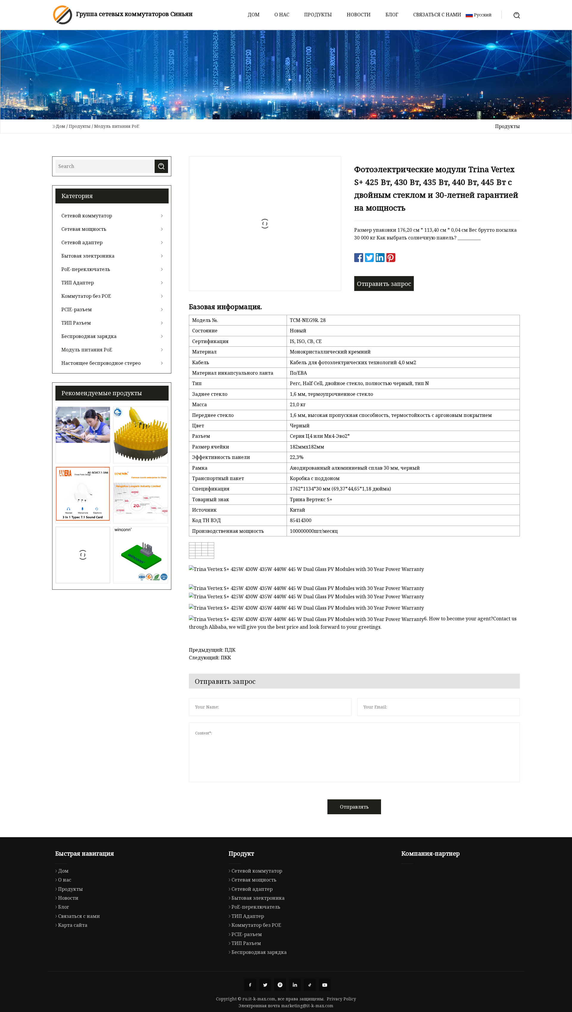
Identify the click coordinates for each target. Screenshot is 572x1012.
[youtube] (325, 985)
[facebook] (250, 985)
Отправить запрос (384, 284)
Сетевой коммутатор (86, 215)
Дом (253, 14)
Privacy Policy (341, 999)
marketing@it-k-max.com (307, 1005)
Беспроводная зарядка (88, 336)
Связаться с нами (437, 14)
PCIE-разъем (76, 309)
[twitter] (265, 985)
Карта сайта (72, 925)
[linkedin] (295, 985)
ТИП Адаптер (77, 282)
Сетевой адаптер (81, 242)
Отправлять (354, 807)
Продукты (318, 14)
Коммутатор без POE (86, 296)
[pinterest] (280, 985)
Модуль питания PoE (116, 126)
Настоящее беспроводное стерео (101, 363)
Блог (392, 14)
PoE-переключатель (85, 269)
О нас (281, 14)
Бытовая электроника (87, 256)
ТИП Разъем (76, 323)
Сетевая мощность (83, 229)
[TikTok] (310, 985)
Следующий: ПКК (210, 657)
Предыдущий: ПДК (212, 650)
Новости (359, 14)
